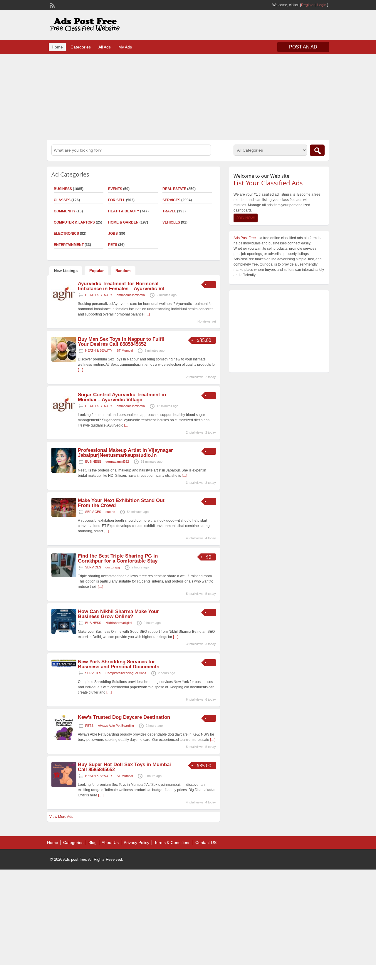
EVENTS (115, 189)
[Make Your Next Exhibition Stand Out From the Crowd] (63, 515)
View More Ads (61, 817)
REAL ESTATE (174, 189)
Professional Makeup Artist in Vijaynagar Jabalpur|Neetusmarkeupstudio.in (125, 452)
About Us (110, 842)
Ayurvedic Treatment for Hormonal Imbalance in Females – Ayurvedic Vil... (123, 286)
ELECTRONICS (66, 233)
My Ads (125, 47)
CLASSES (62, 200)
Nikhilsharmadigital (118, 623)
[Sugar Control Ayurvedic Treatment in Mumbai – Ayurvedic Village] (63, 416)
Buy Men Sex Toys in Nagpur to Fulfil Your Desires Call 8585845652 (121, 341)
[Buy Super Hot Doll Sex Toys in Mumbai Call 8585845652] (63, 786)
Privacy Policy (136, 842)
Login (321, 5)
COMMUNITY (64, 211)
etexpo (110, 511)
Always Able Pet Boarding (116, 725)
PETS (112, 245)
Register (308, 5)
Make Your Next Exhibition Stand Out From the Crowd (121, 503)
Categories (80, 47)
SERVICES (171, 200)
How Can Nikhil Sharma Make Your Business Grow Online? (118, 614)
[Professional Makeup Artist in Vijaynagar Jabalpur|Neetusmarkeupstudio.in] (63, 471)
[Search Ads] (317, 150)
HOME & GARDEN (123, 222)
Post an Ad (303, 46)
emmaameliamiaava (131, 295)
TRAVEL (169, 211)
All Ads (104, 47)
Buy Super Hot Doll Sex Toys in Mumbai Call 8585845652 (124, 767)
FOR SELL (116, 200)
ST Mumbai (125, 350)
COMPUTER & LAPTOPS (74, 222)
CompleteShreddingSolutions (125, 673)
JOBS (113, 233)
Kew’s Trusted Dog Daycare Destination (124, 717)
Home (57, 47)
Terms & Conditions (172, 842)
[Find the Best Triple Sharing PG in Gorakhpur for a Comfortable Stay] (63, 576)
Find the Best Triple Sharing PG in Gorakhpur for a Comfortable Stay (118, 558)
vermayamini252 (117, 461)
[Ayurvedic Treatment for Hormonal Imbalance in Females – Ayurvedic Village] (63, 305)
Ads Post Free (245, 238)
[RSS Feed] (51, 4)
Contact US (205, 842)
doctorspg (112, 567)
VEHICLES (171, 222)
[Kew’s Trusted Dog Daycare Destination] (63, 738)
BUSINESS (63, 189)
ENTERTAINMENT (69, 245)
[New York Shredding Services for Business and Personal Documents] (63, 666)
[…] (147, 314)
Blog (92, 842)
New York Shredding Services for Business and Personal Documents (118, 664)
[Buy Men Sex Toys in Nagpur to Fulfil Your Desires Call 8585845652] (63, 360)
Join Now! (245, 218)
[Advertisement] (188, 96)
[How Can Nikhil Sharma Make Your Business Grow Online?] (63, 633)
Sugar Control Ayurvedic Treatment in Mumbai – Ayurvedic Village (122, 397)
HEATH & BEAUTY (123, 211)
